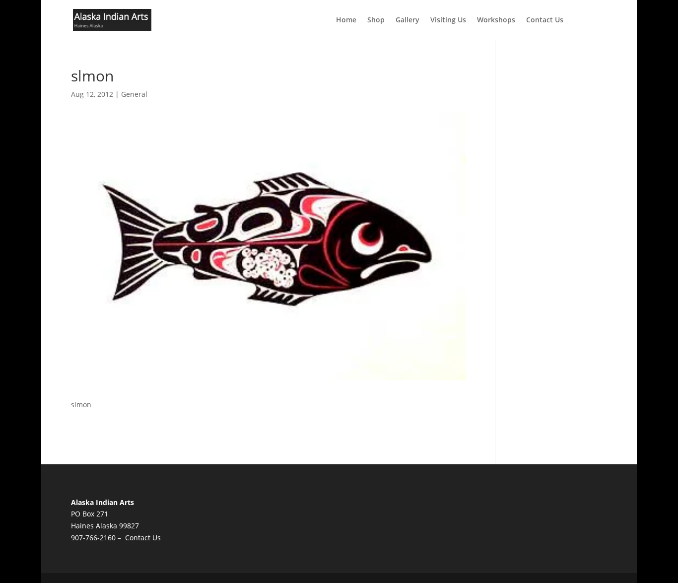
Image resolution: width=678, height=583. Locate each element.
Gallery (407, 20)
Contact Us (544, 20)
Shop (376, 20)
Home (346, 20)
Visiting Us (448, 20)
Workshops (496, 20)
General (134, 94)
